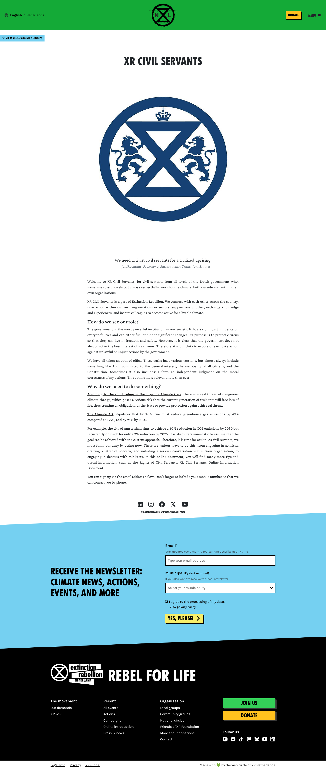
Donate (293, 15)
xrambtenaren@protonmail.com (163, 512)
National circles (172, 720)
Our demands (61, 708)
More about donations (177, 733)
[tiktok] (241, 739)
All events (110, 708)
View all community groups (23, 38)
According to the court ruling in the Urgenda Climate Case (134, 394)
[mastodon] (249, 739)
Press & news (113, 733)
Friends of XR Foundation (179, 727)
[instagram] (151, 504)
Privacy (75, 765)
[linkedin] (140, 504)
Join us (249, 703)
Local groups (170, 708)
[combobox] (220, 588)
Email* (171, 546)
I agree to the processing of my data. (197, 602)
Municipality (187, 573)
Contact (166, 739)
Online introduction (118, 727)
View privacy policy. (183, 607)
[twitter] (173, 504)
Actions (109, 714)
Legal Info (58, 765)
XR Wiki (56, 714)
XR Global (92, 765)
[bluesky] (257, 739)
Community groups (175, 714)
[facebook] (162, 504)
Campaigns (112, 720)
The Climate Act (100, 414)
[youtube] (185, 504)
